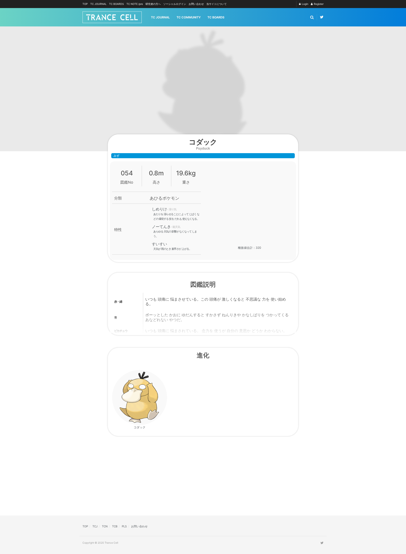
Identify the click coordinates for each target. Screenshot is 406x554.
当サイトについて (216, 3)
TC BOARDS (116, 3)
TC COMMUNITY (189, 17)
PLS (124, 526)
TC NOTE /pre (134, 3)
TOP (85, 3)
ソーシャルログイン (174, 3)
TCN (105, 526)
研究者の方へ (153, 3)
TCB (114, 526)
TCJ (94, 526)
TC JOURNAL (98, 3)
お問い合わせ (196, 3)
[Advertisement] (167, 478)
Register (318, 3)
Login (304, 3)
